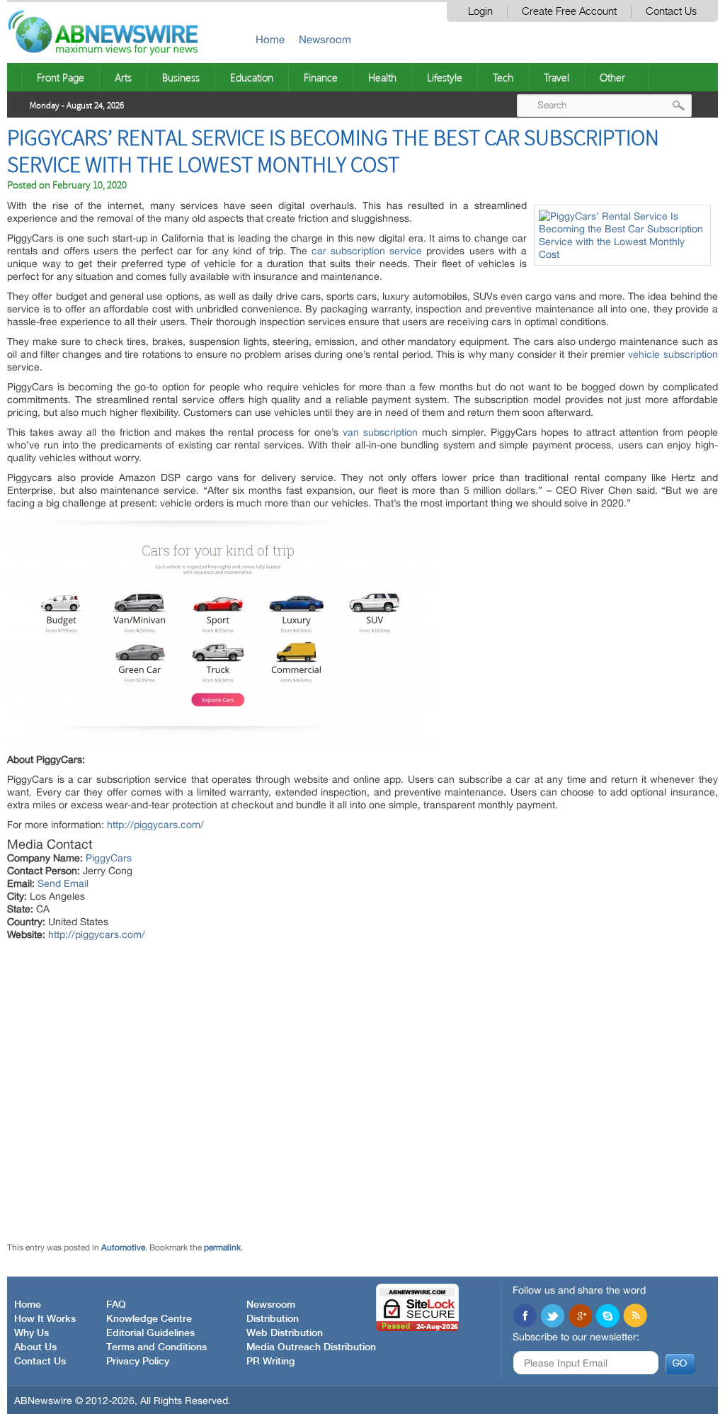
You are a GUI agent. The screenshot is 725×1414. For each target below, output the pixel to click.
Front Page (60, 77)
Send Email (63, 883)
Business (181, 77)
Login (480, 11)
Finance (321, 77)
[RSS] (635, 1316)
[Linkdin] (580, 1316)
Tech (503, 77)
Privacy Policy (137, 1362)
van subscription (380, 432)
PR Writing (270, 1362)
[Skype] (607, 1316)
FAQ (116, 1305)
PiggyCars (109, 858)
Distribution (272, 1319)
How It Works (45, 1319)
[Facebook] (525, 1316)
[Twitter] (552, 1316)
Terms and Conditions (156, 1347)
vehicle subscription (672, 354)
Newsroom (325, 39)
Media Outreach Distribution (311, 1347)
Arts (123, 77)
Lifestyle (444, 77)
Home (270, 39)
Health (382, 77)
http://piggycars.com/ (155, 824)
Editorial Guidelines (150, 1333)
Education (251, 77)
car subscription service (367, 250)
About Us (35, 1347)
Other (612, 77)
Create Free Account (569, 11)
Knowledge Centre (149, 1319)
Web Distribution (284, 1333)
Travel (556, 77)
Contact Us (671, 11)
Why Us (31, 1333)
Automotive (123, 1247)
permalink (222, 1247)
